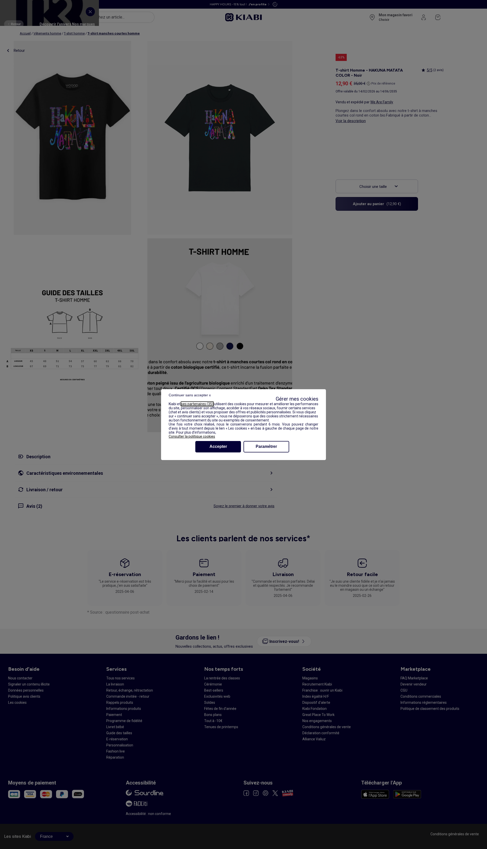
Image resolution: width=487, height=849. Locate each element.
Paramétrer (266, 446)
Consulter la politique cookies (192, 436)
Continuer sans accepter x (190, 395)
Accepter (218, 446)
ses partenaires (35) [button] (197, 404)
